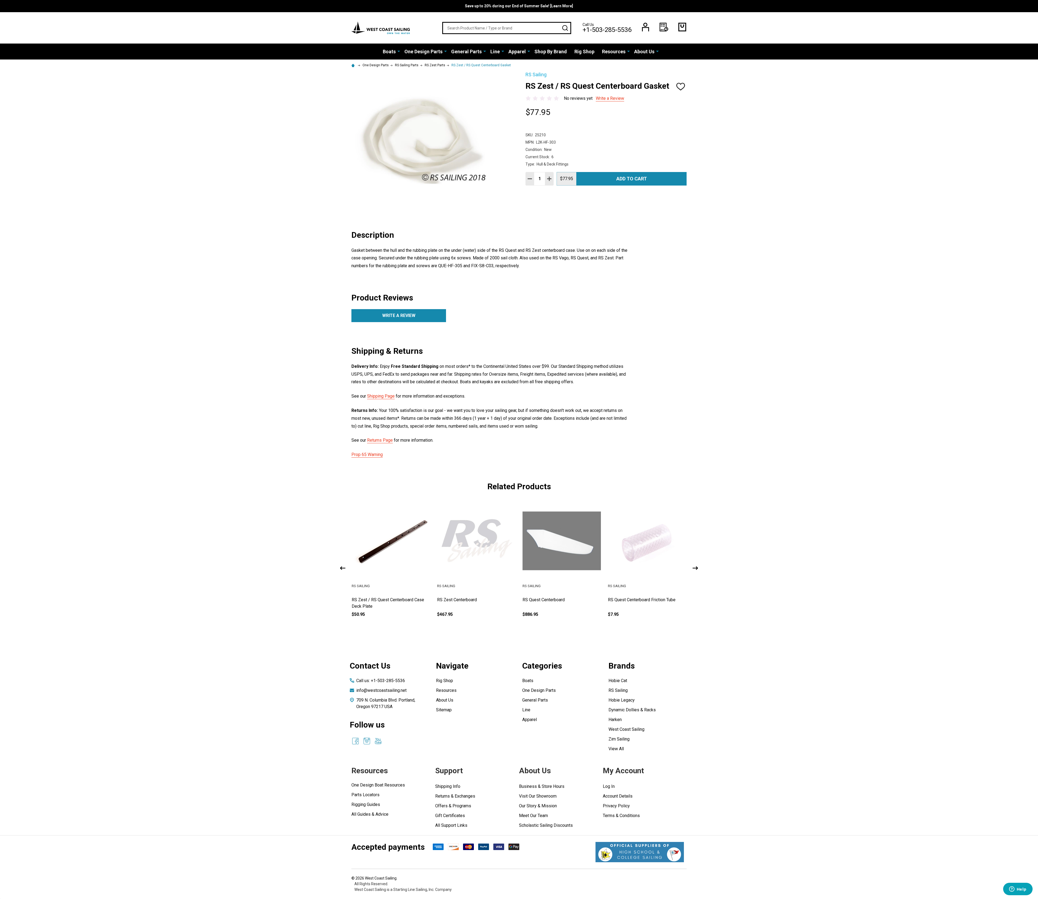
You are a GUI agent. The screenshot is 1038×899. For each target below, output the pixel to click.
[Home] (353, 65)
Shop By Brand (550, 51)
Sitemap (444, 709)
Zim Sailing (619, 739)
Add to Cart (631, 178)
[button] (639, 852)
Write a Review (610, 98)
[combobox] (506, 28)
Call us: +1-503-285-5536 (380, 680)
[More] (398, 51)
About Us (644, 51)
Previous (342, 568)
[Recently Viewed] (664, 27)
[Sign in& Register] (645, 27)
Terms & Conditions (621, 815)
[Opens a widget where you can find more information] (1018, 889)
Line (495, 51)
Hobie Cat (617, 680)
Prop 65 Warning (367, 454)
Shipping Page (381, 396)
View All (616, 748)
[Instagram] (366, 741)
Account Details (618, 796)
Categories (542, 665)
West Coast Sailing (626, 729)
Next (695, 568)
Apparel (517, 51)
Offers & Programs (453, 805)
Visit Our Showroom (538, 796)
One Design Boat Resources (378, 785)
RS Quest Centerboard (544, 599)
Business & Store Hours (541, 786)
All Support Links (451, 825)
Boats (389, 51)
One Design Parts (423, 51)
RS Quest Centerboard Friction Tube (642, 599)
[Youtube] (378, 741)
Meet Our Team (533, 815)
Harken (615, 719)
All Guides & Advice (369, 814)
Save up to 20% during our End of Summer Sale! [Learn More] (519, 6)
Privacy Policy (616, 805)
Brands (621, 665)
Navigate (452, 665)
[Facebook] (355, 741)
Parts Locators (365, 794)
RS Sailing (618, 690)
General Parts (466, 51)
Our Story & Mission (538, 805)
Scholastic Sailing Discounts (546, 825)
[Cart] (682, 27)
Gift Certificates (450, 815)
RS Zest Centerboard (457, 599)
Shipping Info (447, 786)
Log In (609, 786)
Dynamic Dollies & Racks (632, 709)
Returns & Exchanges (455, 796)
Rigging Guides (365, 804)
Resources (614, 51)
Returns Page (380, 440)
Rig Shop (584, 51)
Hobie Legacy (621, 700)
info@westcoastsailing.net (381, 690)
